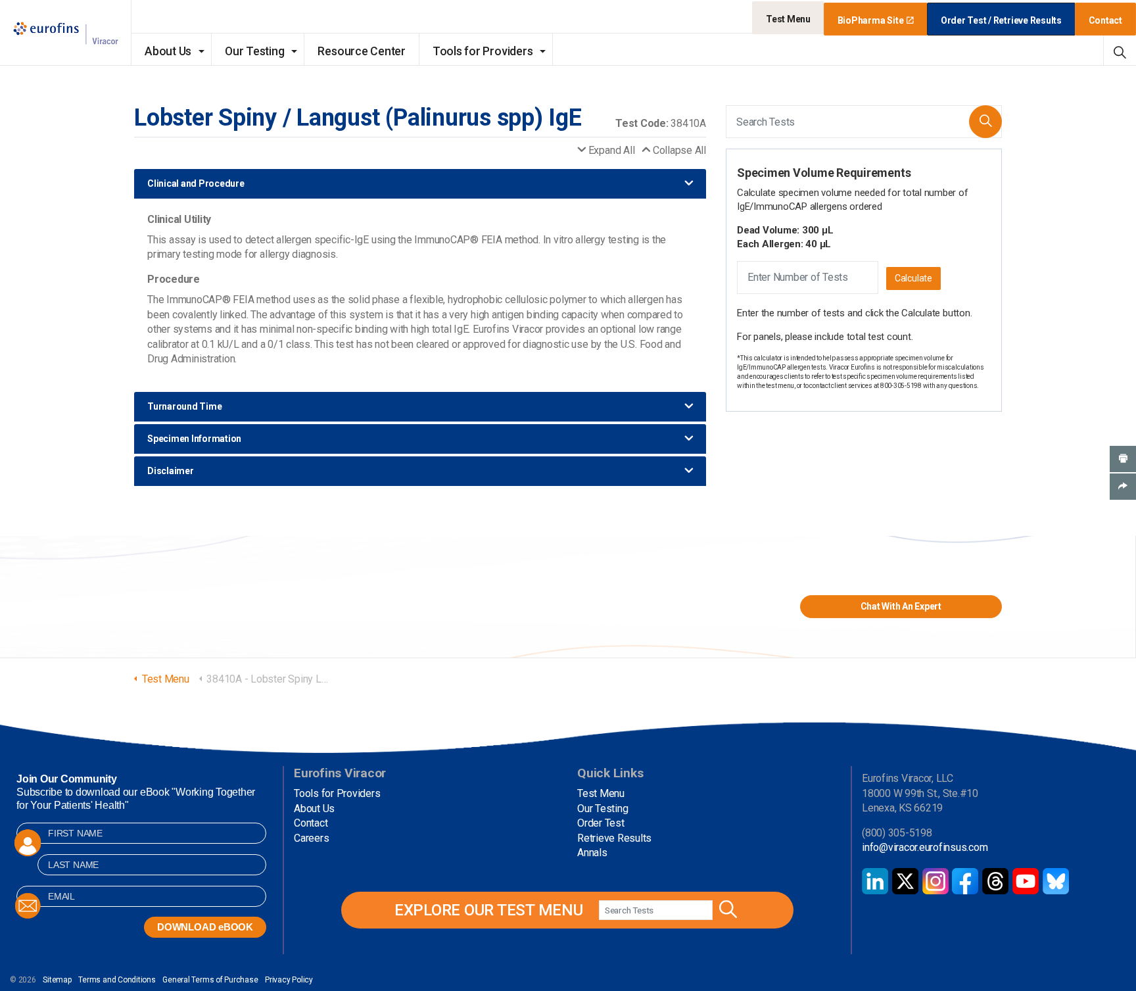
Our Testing (254, 51)
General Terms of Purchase (210, 979)
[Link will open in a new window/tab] (875, 881)
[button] (985, 121)
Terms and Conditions (116, 979)
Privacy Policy (289, 979)
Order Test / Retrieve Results (1001, 20)
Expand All (611, 150)
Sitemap (57, 979)
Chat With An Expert (901, 606)
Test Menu (788, 19)
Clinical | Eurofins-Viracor (65, 33)
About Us (168, 51)
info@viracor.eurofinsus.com (925, 847)
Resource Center (361, 51)
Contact (1105, 20)
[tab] (420, 184)
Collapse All (679, 150)
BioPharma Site (871, 20)
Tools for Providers (482, 51)
